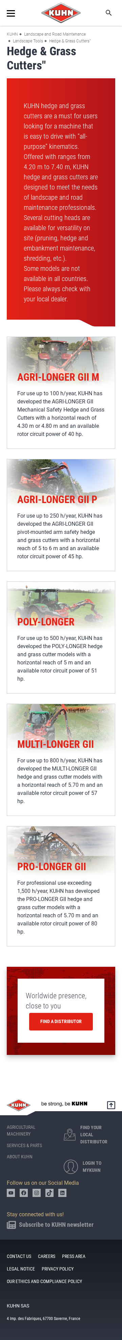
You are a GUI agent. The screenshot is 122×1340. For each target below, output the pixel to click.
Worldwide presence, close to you (56, 1001)
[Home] (61, 13)
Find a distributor (61, 1021)
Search (104, 13)
